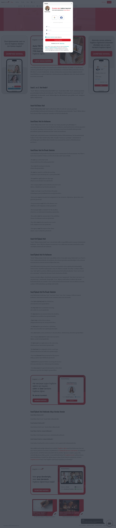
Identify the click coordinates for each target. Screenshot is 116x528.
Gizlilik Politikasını (54, 47)
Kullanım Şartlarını (51, 37)
